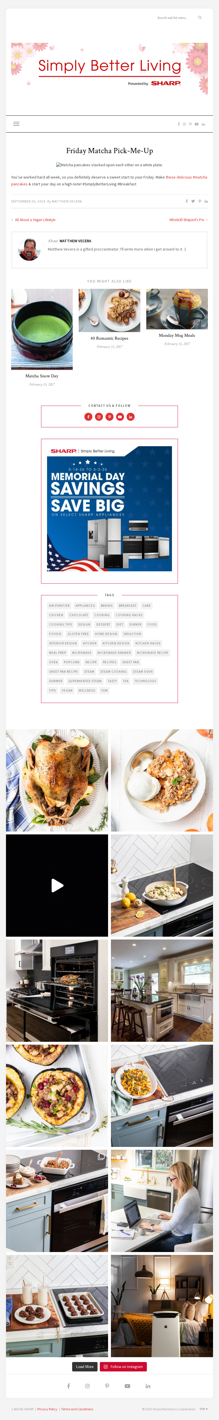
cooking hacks (129, 615)
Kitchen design (116, 643)
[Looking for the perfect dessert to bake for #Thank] (162, 780)
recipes (109, 662)
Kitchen (90, 643)
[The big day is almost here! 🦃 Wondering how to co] (57, 780)
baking (107, 606)
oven (53, 662)
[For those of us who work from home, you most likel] (162, 1201)
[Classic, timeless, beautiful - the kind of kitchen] (162, 991)
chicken (56, 615)
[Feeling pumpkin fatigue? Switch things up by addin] (57, 1096)
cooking (102, 615)
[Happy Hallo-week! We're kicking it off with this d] (57, 1201)
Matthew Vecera (67, 201)
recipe (91, 662)
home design (106, 634)
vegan (67, 690)
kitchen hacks (148, 643)
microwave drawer (114, 653)
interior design (63, 643)
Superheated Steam (85, 681)
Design (84, 624)
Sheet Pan (130, 662)
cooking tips (60, 624)
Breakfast (128, 606)
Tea (126, 681)
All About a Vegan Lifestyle (34, 219)
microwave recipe (153, 653)
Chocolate (78, 615)
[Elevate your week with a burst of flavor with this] (162, 885)
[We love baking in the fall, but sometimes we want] (57, 1306)
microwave (82, 653)
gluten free (78, 634)
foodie (55, 634)
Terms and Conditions (77, 1409)
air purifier (59, 606)
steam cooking (113, 672)
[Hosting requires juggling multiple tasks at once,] (57, 991)
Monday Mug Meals (177, 336)
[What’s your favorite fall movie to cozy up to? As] (57, 885)
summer (55, 681)
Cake (147, 606)
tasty (112, 681)
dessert (103, 624)
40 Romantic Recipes (109, 338)
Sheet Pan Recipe (63, 672)
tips (52, 690)
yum (104, 690)
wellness (87, 690)
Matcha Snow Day (41, 376)
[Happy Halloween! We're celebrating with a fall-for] (162, 1096)
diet (119, 624)
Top (203, 1409)
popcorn (72, 662)
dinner (135, 624)
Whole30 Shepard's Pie (187, 219)
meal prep (57, 653)
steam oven (143, 672)
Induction (132, 634)
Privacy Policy (47, 1409)
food (152, 624)
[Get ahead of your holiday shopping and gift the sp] (162, 1306)
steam (89, 672)
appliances (85, 606)
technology (145, 681)
